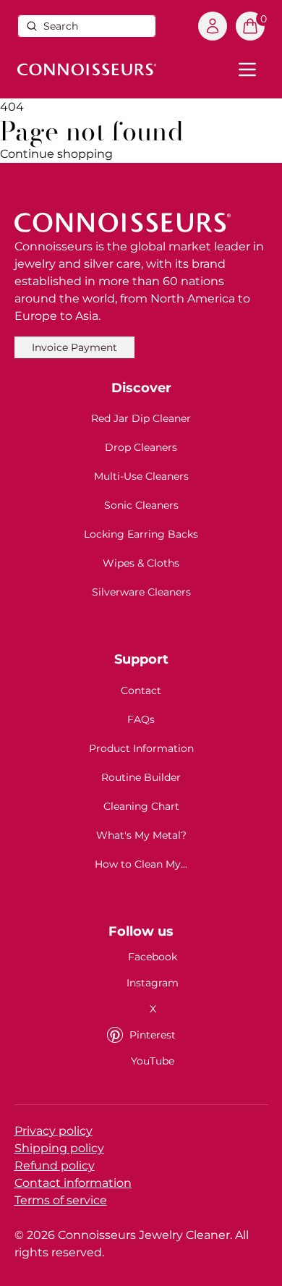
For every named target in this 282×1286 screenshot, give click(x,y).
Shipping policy (59, 1148)
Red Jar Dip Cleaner (141, 418)
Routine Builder (141, 777)
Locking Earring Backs (141, 534)
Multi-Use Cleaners (141, 476)
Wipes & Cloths (141, 563)
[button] (250, 26)
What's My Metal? (141, 835)
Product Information (141, 748)
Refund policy (54, 1165)
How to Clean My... (141, 864)
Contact (141, 690)
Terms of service (60, 1200)
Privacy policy (53, 1131)
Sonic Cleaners (141, 505)
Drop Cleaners (141, 447)
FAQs (141, 719)
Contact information (73, 1183)
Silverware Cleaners (141, 591)
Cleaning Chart (141, 806)
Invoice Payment (74, 347)
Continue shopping (56, 154)
